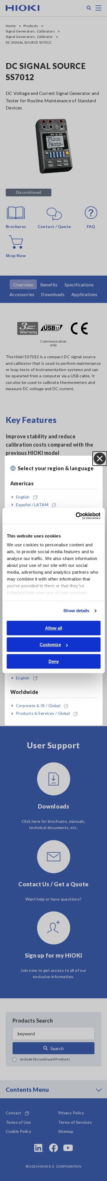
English (23, 496)
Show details (76, 610)
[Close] (99, 458)
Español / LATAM (32, 504)
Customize (50, 644)
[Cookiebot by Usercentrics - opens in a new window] (76, 516)
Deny (54, 661)
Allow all (53, 628)
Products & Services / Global (43, 713)
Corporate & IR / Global (38, 705)
